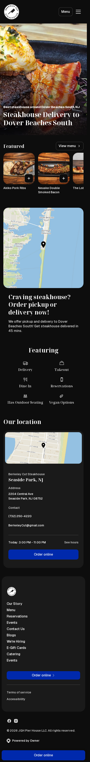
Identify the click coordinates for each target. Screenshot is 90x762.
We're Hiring (16, 641)
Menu (65, 11)
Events (12, 622)
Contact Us (16, 629)
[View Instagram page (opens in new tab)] (15, 720)
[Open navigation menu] (78, 12)
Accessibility (16, 699)
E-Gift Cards (16, 648)
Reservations (17, 616)
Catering (13, 654)
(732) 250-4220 (20, 517)
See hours (71, 542)
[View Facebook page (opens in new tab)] (9, 720)
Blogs (11, 635)
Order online (43, 554)
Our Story (14, 604)
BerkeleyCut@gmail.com (26, 526)
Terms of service (19, 692)
